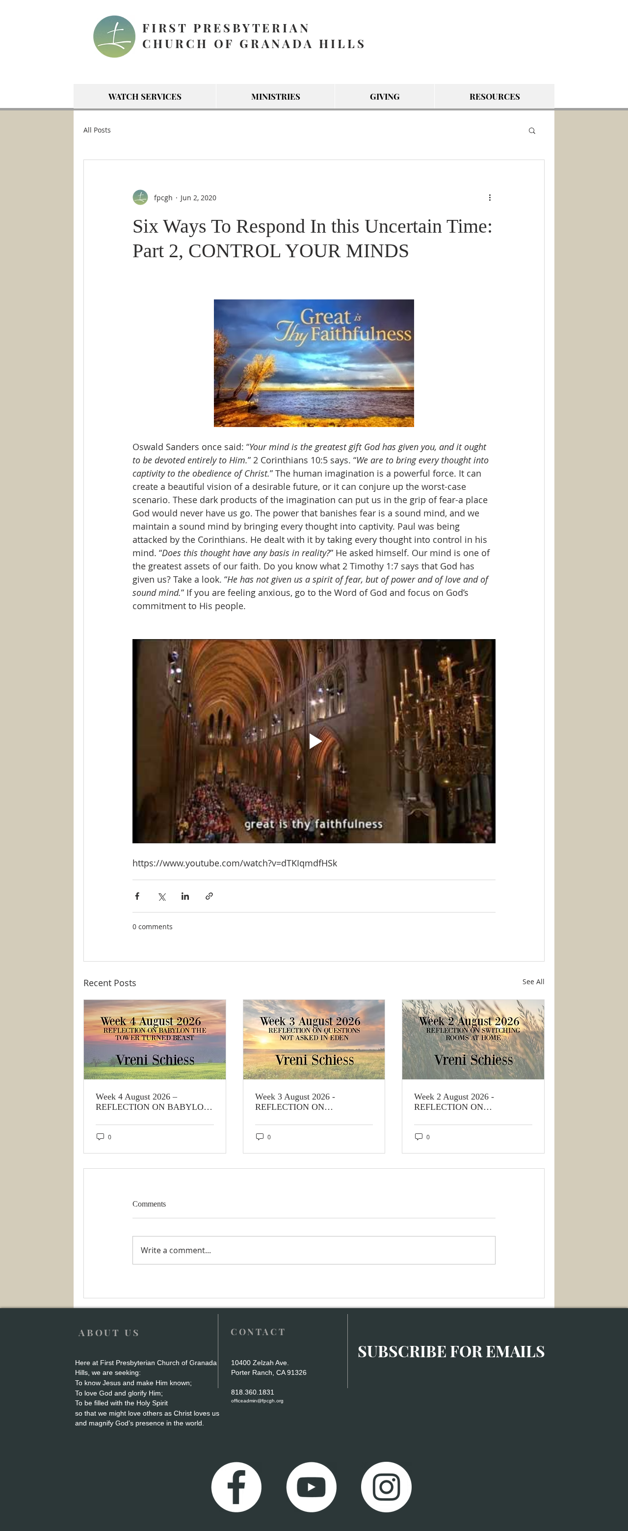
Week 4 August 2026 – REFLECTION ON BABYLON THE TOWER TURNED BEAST (153, 1102)
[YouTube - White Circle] (311, 1487)
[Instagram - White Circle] (386, 1487)
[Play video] (314, 741)
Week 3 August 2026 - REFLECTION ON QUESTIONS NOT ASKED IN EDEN (311, 1102)
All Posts (97, 129)
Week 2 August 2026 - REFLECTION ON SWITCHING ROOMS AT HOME (462, 1102)
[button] (532, 130)
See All (534, 981)
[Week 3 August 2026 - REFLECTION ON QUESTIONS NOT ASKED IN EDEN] (314, 1039)
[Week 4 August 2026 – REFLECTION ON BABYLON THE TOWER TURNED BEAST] (155, 1039)
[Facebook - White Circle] (236, 1487)
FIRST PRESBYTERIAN (226, 27)
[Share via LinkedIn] (185, 896)
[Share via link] (209, 896)
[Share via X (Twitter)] (161, 896)
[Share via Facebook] (137, 896)
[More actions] (490, 197)
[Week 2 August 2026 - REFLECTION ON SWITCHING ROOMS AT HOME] (473, 1039)
